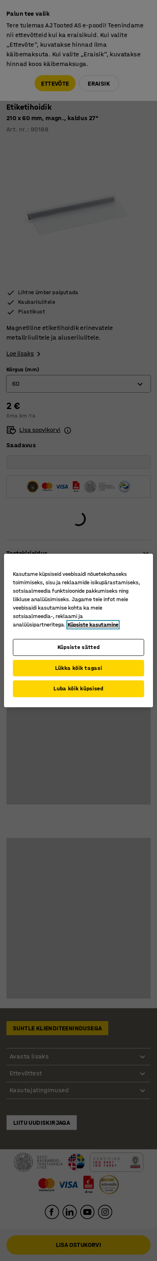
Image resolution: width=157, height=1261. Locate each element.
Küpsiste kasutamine (93, 624)
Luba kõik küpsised (78, 688)
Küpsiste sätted (79, 647)
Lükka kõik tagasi (78, 668)
